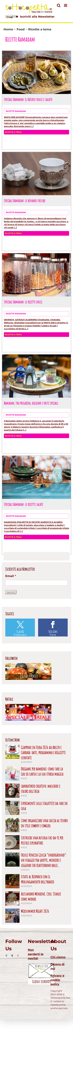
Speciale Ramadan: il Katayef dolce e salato (28, 99)
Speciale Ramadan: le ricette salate (23, 504)
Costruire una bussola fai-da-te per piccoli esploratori (42, 840)
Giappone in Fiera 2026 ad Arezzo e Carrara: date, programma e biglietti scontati (43, 752)
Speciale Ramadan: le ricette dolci (23, 301)
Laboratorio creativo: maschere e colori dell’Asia (40, 789)
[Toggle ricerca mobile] (58, 5)
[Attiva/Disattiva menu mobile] (66, 5)
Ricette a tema (13, 132)
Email (10, 576)
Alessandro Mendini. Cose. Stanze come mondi (41, 896)
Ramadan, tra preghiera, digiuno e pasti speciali (31, 402)
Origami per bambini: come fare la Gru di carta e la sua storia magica (42, 771)
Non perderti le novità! (35, 954)
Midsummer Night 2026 (35, 911)
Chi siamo (57, 957)
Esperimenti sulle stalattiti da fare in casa (44, 806)
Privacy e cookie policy (57, 980)
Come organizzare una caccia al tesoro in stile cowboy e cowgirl (44, 823)
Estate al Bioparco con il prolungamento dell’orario (37, 879)
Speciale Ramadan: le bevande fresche (24, 200)
